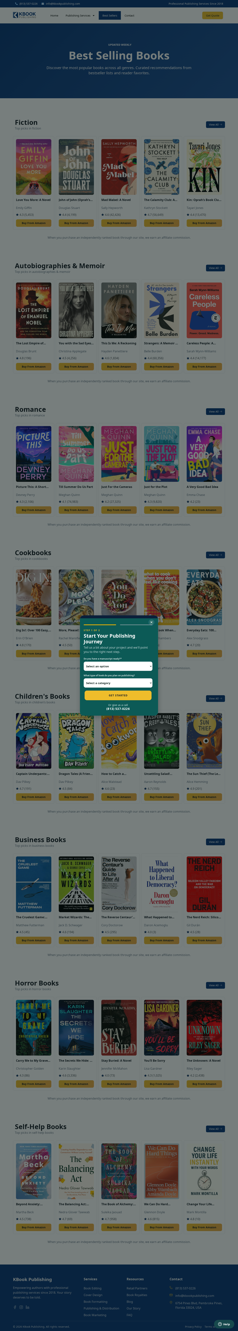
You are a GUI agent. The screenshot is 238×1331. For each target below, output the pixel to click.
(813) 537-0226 (118, 708)
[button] (151, 622)
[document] (119, 665)
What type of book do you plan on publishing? (109, 675)
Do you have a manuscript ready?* (103, 658)
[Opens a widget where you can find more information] (224, 1324)
